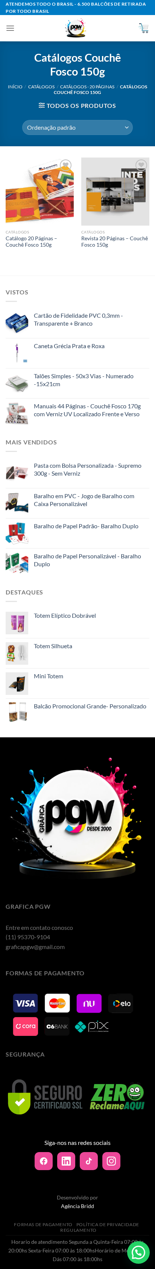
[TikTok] (89, 1161)
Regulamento (78, 1230)
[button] (138, 1252)
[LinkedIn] (66, 1161)
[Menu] (10, 28)
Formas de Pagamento (43, 1224)
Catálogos (41, 86)
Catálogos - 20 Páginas (87, 86)
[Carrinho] (143, 28)
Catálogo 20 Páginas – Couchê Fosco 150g (31, 241)
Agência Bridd (77, 1206)
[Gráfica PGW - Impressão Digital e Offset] (76, 28)
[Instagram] (111, 1161)
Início (15, 86)
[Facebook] (44, 1161)
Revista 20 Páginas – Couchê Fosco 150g (114, 241)
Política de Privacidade (107, 1224)
